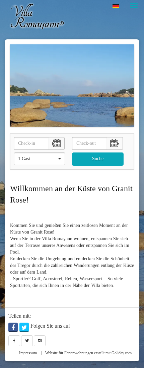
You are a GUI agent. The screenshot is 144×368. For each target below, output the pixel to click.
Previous (14, 85)
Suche (97, 158)
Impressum (28, 353)
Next (130, 85)
